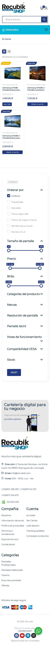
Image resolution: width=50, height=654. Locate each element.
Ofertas (5, 585)
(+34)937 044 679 (9, 495)
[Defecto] (8, 195)
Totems (5, 575)
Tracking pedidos (35, 530)
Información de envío (12, 520)
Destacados (12, 29)
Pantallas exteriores (10, 85)
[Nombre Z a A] (8, 231)
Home (8, 39)
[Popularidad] (8, 201)
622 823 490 (13, 502)
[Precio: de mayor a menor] (8, 219)
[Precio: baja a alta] (8, 213)
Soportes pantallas (11, 580)
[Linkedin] (27, 635)
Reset (14, 372)
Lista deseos (32, 525)
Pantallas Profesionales (8, 563)
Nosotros (6, 515)
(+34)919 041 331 (28, 489)
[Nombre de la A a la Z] (8, 225)
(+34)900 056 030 (10, 489)
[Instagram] (33, 635)
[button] (37, 104)
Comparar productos (37, 536)
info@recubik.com (21, 473)
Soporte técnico (9, 539)
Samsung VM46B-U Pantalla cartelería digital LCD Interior (36, 90)
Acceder (30, 515)
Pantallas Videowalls (12, 570)
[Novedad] (8, 207)
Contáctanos (8, 544)
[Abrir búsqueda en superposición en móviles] (25, 19)
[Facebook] (16, 635)
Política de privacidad (12, 525)
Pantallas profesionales (36, 85)
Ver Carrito (32, 520)
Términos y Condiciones (7, 532)
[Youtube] (22, 635)
